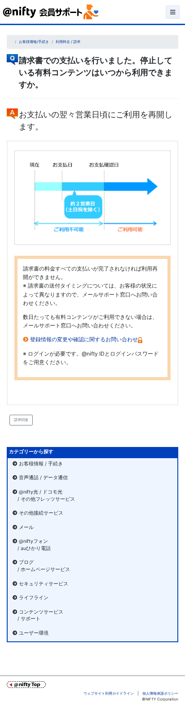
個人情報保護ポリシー (160, 693)
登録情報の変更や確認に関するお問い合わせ (84, 339)
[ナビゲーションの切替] (173, 12)
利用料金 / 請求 (68, 41)
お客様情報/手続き (34, 41)
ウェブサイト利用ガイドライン (109, 693)
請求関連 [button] (21, 419)
